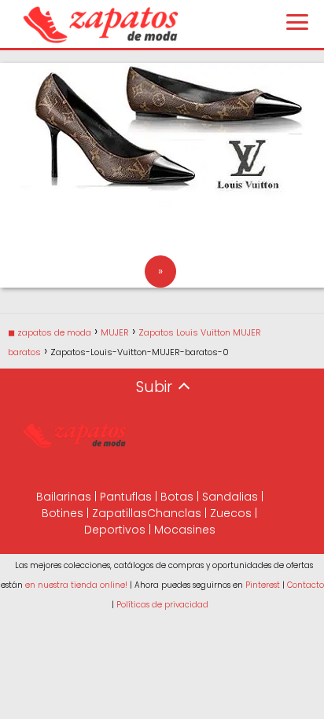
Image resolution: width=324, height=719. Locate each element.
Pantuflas (126, 496)
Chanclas (174, 513)
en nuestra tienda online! (76, 585)
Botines (62, 513)
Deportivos (114, 529)
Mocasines (184, 529)
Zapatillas (119, 513)
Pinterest (262, 585)
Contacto (305, 585)
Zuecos (231, 513)
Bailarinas (63, 496)
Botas (176, 496)
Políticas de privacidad (162, 605)
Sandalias (230, 496)
